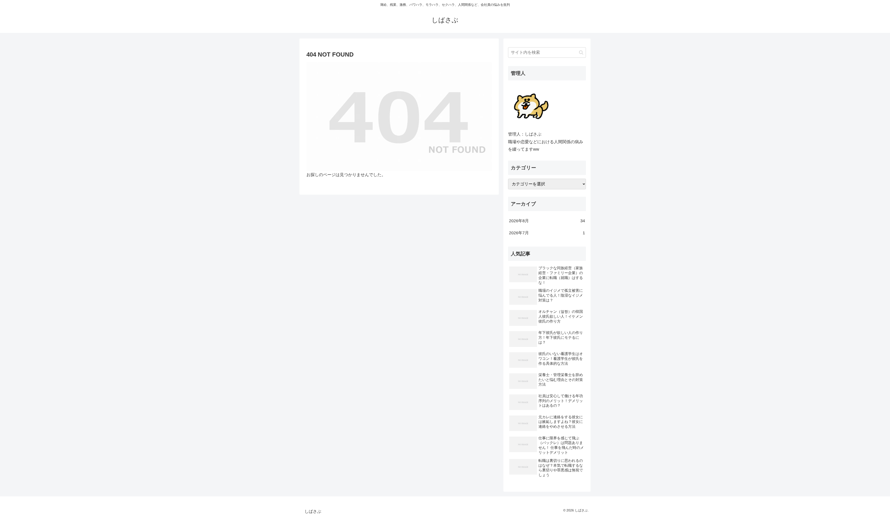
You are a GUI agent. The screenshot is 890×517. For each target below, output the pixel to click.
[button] (581, 52)
